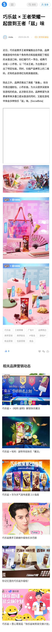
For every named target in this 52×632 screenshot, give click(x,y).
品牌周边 (42, 330)
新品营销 (8, 341)
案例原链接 (43, 37)
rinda (10, 37)
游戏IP (42, 335)
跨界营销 (8, 335)
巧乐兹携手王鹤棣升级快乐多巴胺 (19, 538)
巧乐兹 (7, 330)
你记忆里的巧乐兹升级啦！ (16, 581)
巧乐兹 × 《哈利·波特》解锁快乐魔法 (21, 408)
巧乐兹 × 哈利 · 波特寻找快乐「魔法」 (21, 451)
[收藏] (39, 351)
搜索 (34, 4)
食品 (31, 341)
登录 (46, 4)
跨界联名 (21, 335)
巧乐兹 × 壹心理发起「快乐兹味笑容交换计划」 (26, 624)
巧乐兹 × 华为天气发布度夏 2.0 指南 (20, 495)
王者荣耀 (19, 330)
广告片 (31, 330)
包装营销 (21, 341)
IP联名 (32, 335)
